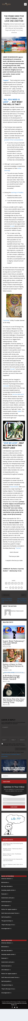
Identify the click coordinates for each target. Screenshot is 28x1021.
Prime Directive (14, 487)
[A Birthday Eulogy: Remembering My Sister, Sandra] (14, 672)
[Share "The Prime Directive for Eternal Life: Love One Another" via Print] (21, 583)
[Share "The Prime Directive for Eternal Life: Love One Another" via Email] (18, 583)
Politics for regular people (8, 909)
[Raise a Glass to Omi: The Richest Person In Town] (14, 655)
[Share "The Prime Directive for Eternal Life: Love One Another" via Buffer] (15, 583)
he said (12, 226)
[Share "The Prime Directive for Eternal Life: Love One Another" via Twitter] (9, 583)
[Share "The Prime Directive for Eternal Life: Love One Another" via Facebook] (6, 583)
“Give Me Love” (10, 443)
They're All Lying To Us (12, 30)
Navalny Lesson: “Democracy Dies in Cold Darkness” (12, 849)
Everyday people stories (7, 890)
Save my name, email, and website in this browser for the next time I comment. (13, 744)
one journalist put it (18, 394)
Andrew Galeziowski (15, 24)
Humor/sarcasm (5, 901)
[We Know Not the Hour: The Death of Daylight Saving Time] (14, 690)
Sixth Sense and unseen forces (9, 913)
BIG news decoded (6, 886)
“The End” (18, 548)
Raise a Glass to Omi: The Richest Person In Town (13, 666)
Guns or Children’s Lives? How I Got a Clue (13, 865)
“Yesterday (6, 320)
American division (14, 26)
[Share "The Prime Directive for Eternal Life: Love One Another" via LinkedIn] (12, 583)
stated (19, 411)
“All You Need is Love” (11, 100)
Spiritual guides (18, 28)
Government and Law (7, 898)
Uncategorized (5, 928)
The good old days (6, 921)
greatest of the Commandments (13, 140)
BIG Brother (4, 882)
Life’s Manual (9, 28)
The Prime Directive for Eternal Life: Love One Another (12, 859)
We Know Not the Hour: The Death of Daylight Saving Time (14, 701)
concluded (6, 386)
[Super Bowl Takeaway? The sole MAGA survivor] (14, 632)
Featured (22, 26)
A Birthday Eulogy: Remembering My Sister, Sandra (11, 677)
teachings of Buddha (17, 192)
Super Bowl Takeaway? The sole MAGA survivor (13, 643)
